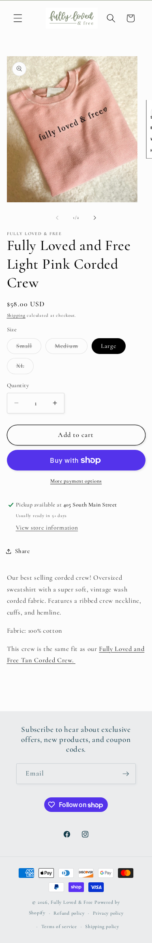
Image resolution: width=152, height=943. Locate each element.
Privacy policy (108, 913)
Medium (71, 348)
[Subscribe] (125, 773)
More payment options (76, 481)
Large (109, 346)
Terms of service (59, 926)
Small (29, 348)
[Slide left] (57, 218)
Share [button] (22, 551)
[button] (18, 18)
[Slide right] (95, 218)
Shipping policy (102, 926)
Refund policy (69, 913)
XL (25, 368)
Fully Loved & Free (72, 902)
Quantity (18, 385)
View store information (47, 527)
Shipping (16, 315)
